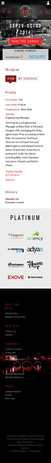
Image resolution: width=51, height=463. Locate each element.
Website (10, 179)
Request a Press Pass (15, 316)
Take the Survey (25, 41)
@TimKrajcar (12, 174)
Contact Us (10, 331)
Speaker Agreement (14, 373)
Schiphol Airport (13, 391)
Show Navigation (2, 3)
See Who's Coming (14, 359)
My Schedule (28, 78)
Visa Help (10, 398)
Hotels (8, 394)
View (12, 79)
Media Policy (11, 313)
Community (12, 344)
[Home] (25, 18)
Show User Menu (48, 3)
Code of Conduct (13, 349)
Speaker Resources (14, 377)
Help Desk (12, 326)
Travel (10, 386)
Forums (8, 334)
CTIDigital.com (34, 451)
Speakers (12, 368)
